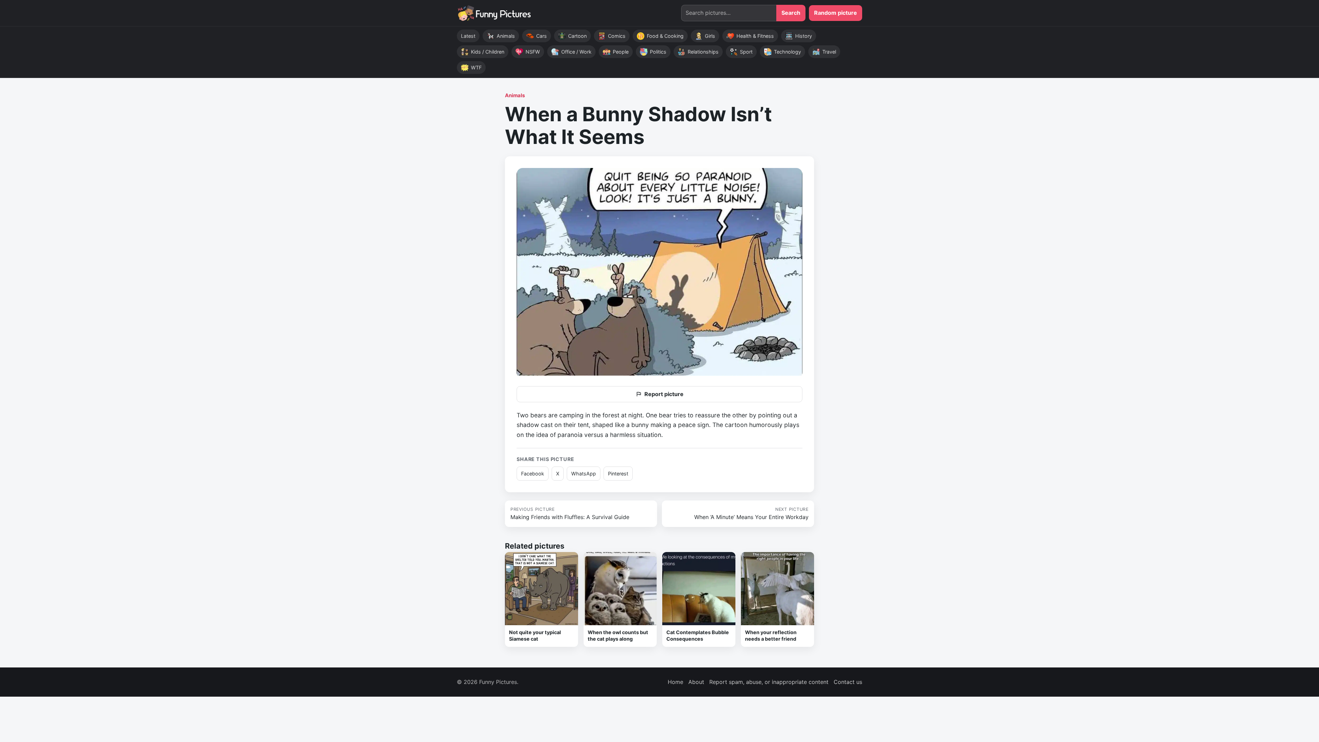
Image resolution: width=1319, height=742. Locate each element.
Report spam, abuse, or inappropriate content (768, 681)
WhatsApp (583, 473)
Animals (515, 95)
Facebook (532, 473)
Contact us (848, 681)
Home (675, 681)
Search (790, 12)
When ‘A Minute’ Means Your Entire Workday (751, 513)
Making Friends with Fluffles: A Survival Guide (569, 513)
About (696, 681)
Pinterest (618, 473)
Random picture (835, 12)
